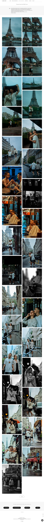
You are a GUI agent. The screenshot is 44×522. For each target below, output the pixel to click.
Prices (22, 496)
